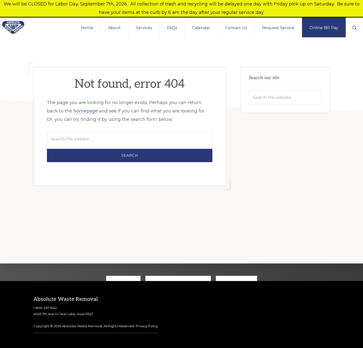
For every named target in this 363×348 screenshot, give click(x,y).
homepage (85, 111)
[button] (354, 27)
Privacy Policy (147, 326)
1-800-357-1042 (45, 308)
